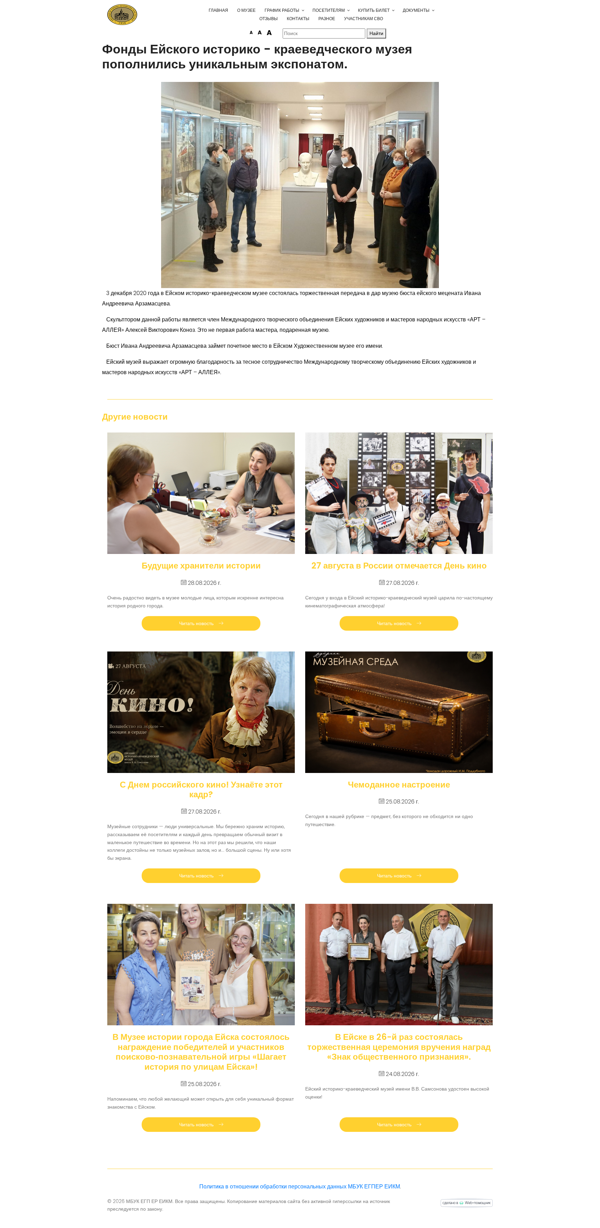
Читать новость (197, 623)
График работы (282, 10)
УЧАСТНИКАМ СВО (363, 19)
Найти (376, 33)
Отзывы (268, 19)
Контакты (298, 19)
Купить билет (374, 10)
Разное (326, 19)
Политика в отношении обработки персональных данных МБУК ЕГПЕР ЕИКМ (299, 1187)
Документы (416, 10)
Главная (218, 10)
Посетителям (328, 10)
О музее (246, 10)
